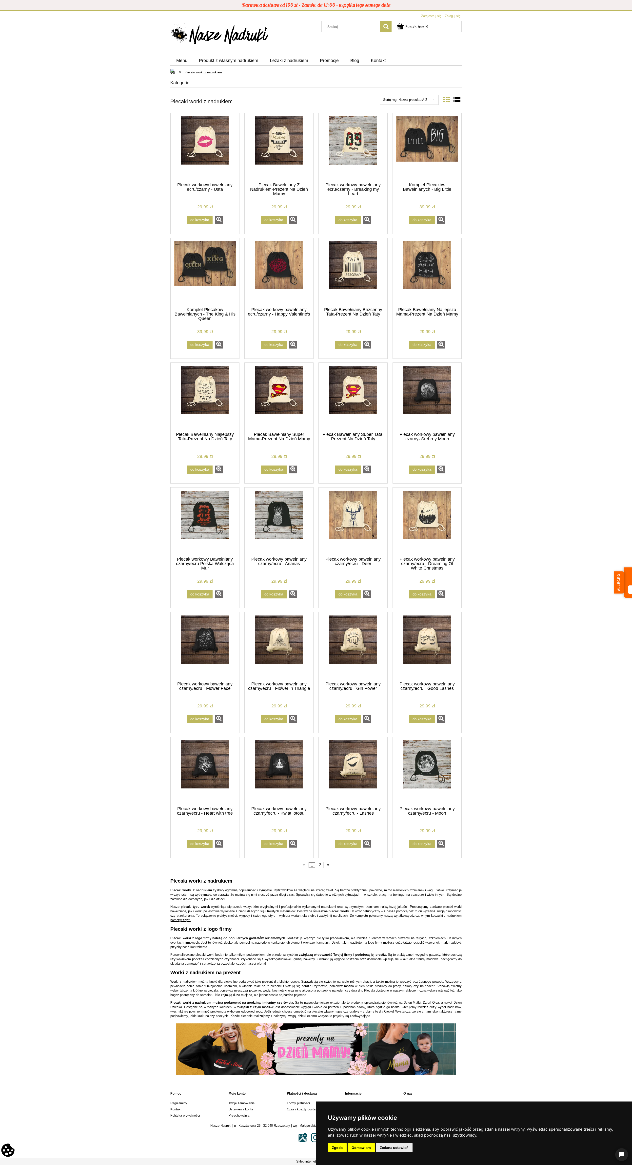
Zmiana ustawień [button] (394, 1147)
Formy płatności (298, 1103)
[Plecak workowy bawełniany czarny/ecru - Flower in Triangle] (279, 646)
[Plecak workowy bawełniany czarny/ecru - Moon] (427, 771)
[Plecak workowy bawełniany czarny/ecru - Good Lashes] (427, 646)
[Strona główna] (219, 35)
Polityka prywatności (185, 1115)
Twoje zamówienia (242, 1103)
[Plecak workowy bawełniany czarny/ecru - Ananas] (279, 521)
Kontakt (175, 1109)
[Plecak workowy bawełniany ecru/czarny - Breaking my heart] (353, 147)
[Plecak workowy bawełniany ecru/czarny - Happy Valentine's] (279, 272)
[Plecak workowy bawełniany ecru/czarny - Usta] (205, 147)
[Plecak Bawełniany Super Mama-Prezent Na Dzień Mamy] (279, 397)
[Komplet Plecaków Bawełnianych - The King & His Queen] (205, 272)
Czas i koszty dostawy (303, 1109)
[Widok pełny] (457, 100)
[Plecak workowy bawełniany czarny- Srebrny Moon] (427, 397)
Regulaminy (178, 1103)
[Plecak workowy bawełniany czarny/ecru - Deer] (353, 521)
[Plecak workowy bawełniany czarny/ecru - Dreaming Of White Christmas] (427, 521)
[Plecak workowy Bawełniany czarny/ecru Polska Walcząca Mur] (205, 521)
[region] (316, 1049)
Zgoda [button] (337, 1147)
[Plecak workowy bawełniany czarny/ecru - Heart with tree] (205, 771)
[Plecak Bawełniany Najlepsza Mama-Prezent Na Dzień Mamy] (427, 272)
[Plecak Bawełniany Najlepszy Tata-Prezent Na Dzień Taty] (205, 397)
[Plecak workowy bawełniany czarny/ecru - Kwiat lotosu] (279, 771)
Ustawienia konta (241, 1109)
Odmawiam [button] (361, 1147)
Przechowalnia (239, 1115)
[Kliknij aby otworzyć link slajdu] (316, 1049)
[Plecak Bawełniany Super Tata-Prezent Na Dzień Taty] (353, 397)
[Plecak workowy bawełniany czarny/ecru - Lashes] (353, 771)
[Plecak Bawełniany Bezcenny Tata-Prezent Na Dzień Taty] (353, 272)
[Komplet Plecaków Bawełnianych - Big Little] (427, 147)
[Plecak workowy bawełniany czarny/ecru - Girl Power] (353, 646)
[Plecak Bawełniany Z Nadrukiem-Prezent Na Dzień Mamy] (279, 147)
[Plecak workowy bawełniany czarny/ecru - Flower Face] (205, 646)
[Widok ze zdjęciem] (446, 100)
